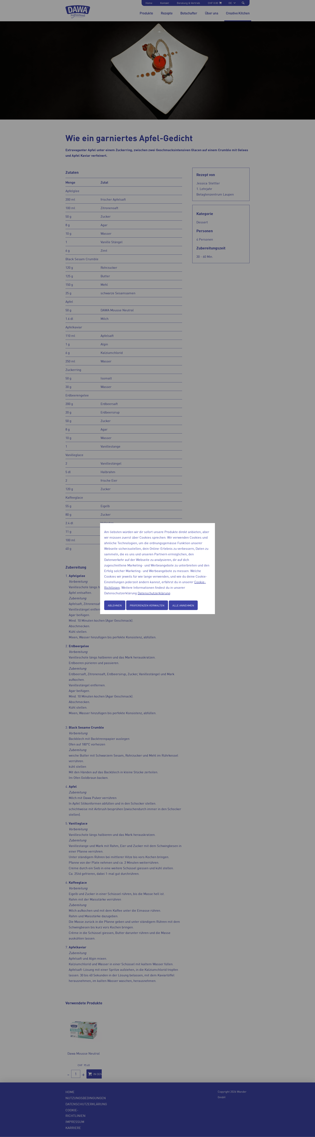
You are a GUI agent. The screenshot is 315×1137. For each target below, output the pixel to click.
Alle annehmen (183, 605)
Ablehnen (115, 605)
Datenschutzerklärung (154, 593)
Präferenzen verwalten (147, 605)
